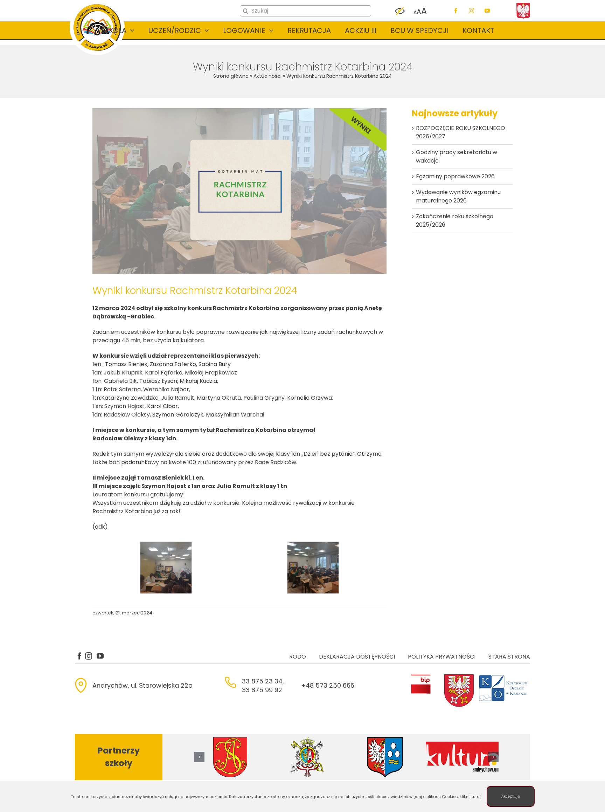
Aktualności (267, 76)
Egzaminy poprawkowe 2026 (455, 176)
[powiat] (459, 676)
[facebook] (455, 10)
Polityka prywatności (441, 657)
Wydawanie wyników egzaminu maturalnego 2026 (458, 196)
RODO (297, 657)
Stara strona (509, 657)
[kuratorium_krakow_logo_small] (504, 676)
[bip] (420, 676)
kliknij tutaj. (470, 796)
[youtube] (487, 10)
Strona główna (231, 76)
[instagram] (471, 10)
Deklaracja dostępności (357, 657)
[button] (199, 757)
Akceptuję (510, 796)
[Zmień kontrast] (399, 11)
